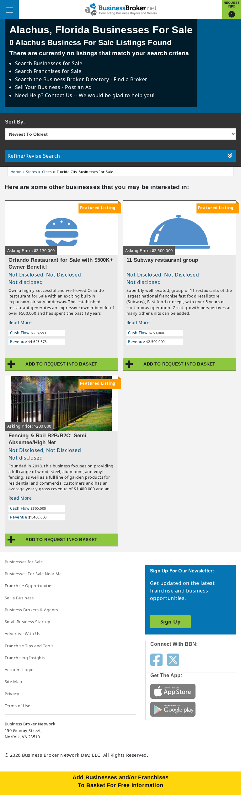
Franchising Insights (25, 658)
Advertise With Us (22, 633)
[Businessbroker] (120, 8)
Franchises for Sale (57, 71)
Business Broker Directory (76, 79)
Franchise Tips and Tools (29, 646)
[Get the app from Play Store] (172, 709)
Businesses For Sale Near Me (33, 574)
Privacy (12, 694)
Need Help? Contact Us (44, 95)
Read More (20, 322)
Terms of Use (17, 705)
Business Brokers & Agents (31, 610)
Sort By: (15, 121)
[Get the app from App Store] (172, 691)
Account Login (19, 669)
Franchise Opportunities (29, 585)
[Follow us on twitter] (173, 659)
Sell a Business (19, 598)
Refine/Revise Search (34, 155)
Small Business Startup (28, 621)
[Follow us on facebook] (156, 659)
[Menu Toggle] (9, 9)
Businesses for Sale (58, 63)
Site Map (13, 681)
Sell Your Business (38, 87)
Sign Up (170, 621)
